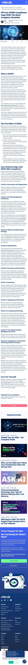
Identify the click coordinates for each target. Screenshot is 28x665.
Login (16, 637)
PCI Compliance (4, 622)
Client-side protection (5, 515)
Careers (2, 639)
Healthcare (17, 610)
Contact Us (17, 639)
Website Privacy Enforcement (7, 626)
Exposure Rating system (7, 250)
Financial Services (18, 608)
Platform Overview (5, 606)
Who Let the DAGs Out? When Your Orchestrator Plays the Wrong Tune (14, 465)
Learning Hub (18, 622)
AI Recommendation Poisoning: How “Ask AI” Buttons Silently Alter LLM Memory (12, 493)
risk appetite (23, 218)
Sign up (16, 635)
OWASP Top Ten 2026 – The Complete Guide (12, 438)
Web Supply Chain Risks (6, 624)
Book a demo (14, 561)
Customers (17, 624)
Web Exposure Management (7, 610)
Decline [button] (16, 662)
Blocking (2, 614)
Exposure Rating (4, 612)
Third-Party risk (10, 486)
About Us (3, 635)
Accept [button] (11, 662)
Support (16, 641)
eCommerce (17, 606)
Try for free (13, 565)
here (14, 387)
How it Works (3, 608)
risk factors (8, 236)
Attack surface (3, 433)
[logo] (7, 2)
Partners (2, 643)
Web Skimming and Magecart (7, 620)
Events (2, 641)
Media (2, 637)
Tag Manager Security (5, 628)
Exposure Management (11, 458)
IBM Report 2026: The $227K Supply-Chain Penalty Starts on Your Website (13, 521)
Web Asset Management (6, 629)
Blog (16, 620)
